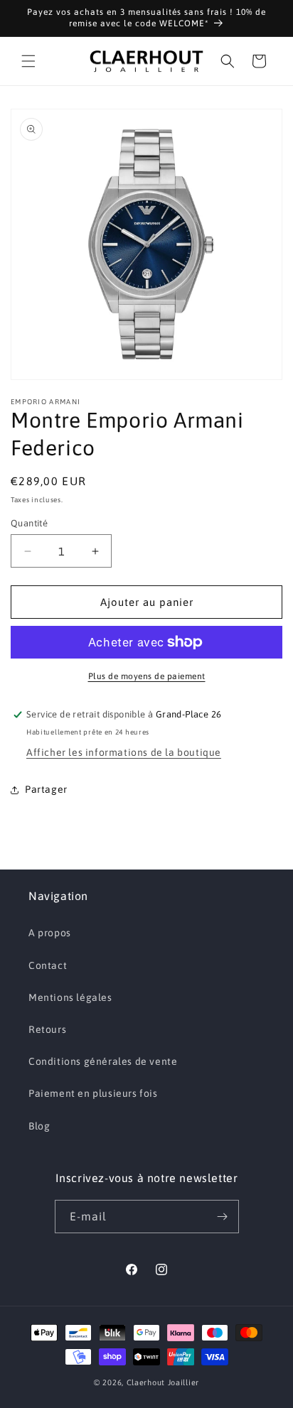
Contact (47, 965)
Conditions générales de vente (102, 1061)
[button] (28, 61)
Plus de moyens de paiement (147, 676)
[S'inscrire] (222, 1216)
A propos (49, 932)
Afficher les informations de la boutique (123, 752)
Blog (39, 1126)
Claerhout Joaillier (163, 1382)
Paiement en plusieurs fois (93, 1093)
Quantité (29, 523)
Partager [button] (46, 789)
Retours (47, 1029)
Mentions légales (70, 997)
